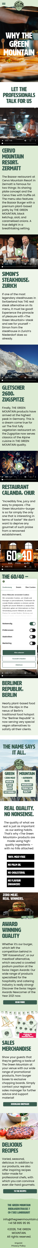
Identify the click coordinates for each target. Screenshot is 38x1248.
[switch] (33, 630)
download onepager (20, 1104)
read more (20, 1002)
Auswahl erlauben (19, 659)
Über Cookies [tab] (30, 587)
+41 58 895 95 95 (19, 1223)
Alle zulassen (19, 652)
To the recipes (20, 1191)
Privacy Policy (18, 1245)
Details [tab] (18, 587)
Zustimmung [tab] (7, 587)
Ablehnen (19, 665)
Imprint (18, 1243)
